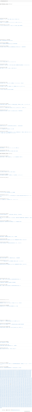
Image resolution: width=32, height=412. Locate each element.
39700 (23, 404)
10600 (16, 377)
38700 (18, 403)
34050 (3, 399)
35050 (8, 400)
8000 (24, 375)
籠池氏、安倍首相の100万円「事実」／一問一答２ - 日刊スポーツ (8, 348)
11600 (21, 378)
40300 (14, 405)
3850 (19, 372)
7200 (30, 374)
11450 (16, 378)
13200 (18, 380)
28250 (8, 394)
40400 (18, 405)
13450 (27, 380)
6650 (13, 374)
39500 (16, 404)
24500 (27, 390)
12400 (19, 379)
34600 (23, 399)
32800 (19, 398)
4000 (24, 372)
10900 (27, 377)
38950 (27, 403)
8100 (27, 375)
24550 (29, 390)
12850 (4, 380)
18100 (10, 384)
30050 (12, 395)
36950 (16, 402)
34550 (21, 399)
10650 (18, 377)
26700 (14, 392)
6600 (11, 374)
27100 (29, 392)
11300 (10, 378)
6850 (19, 374)
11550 (19, 378)
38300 (3, 403)
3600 (11, 372)
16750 (23, 383)
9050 (25, 376)
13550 (31, 380)
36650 (4, 402)
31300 (27, 396)
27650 (18, 393)
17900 (3, 384)
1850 (19, 370)
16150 (1, 383)
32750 (18, 398)
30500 (29, 395)
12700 (31, 379)
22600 (19, 388)
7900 (21, 375)
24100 (12, 390)
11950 (3, 379)
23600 (25, 389)
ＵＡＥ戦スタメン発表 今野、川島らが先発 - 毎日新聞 (6, 89)
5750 (16, 373)
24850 (8, 391)
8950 (22, 376)
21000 (23, 387)
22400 (12, 388)
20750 (14, 387)
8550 (10, 376)
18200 (14, 384)
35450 (23, 400)
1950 (22, 370)
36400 (27, 401)
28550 (19, 394)
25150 (19, 391)
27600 (16, 393)
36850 (12, 402)
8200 (30, 375)
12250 (14, 379)
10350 (6, 377)
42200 (21, 406)
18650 (31, 384)
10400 (8, 377)
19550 (1, 386)
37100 (21, 402)
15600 (12, 382)
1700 (14, 370)
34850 (1, 400)
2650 (13, 371)
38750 (19, 403)
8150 (29, 375)
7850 (19, 375)
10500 (12, 377)
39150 (3, 404)
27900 (27, 393)
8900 (21, 376)
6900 (21, 374)
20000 (18, 386)
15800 (19, 382)
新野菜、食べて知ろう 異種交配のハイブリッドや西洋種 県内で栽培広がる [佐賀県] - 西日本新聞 (12, 324)
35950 (10, 401)
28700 (25, 394)
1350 (4, 370)
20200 (25, 386)
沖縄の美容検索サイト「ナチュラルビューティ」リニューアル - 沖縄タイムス (9, 147)
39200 (4, 404)
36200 (19, 401)
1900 (21, 370)
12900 (6, 380)
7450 (7, 375)
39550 (18, 404)
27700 (19, 393)
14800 (14, 381)
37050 (19, 402)
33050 (29, 398)
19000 (12, 385)
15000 (21, 381)
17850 (1, 384)
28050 (1, 394)
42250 (23, 406)
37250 (27, 402)
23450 (19, 389)
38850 (23, 403)
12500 (23, 379)
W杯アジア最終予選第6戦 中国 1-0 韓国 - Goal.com (6, 40)
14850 (16, 381)
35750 (3, 401)
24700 (3, 391)
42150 (19, 406)
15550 (10, 382)
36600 (3, 402)
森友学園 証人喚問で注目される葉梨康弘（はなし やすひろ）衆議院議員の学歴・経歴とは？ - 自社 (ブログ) (13, 239)
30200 (18, 395)
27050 (27, 392)
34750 (29, 399)
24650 (1, 391)
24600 (31, 390)
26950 (23, 392)
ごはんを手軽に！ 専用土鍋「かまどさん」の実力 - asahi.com (7, 171)
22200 (4, 388)
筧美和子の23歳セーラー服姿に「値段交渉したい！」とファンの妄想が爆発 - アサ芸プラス (11, 156)
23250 (12, 389)
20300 (29, 386)
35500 (25, 400)
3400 (5, 372)
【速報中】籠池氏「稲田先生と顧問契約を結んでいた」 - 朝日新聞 (8, 345)
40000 (3, 405)
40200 (10, 405)
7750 (16, 375)
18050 (8, 384)
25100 (18, 391)
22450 (14, 388)
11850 (31, 378)
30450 (27, 395)
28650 (23, 394)
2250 (0, 371)
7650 (13, 375)
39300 (8, 404)
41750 (4, 406)
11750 (27, 378)
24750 (4, 391)
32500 (8, 398)
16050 (29, 382)
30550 (31, 395)
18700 (1, 385)
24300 (19, 390)
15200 (29, 381)
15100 (25, 381)
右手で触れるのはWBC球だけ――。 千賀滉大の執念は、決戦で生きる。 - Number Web (11, 214)
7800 (18, 375)
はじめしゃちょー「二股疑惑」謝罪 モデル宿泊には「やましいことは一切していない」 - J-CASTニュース (13, 107)
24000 (8, 390)
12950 (8, 380)
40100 (6, 405)
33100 (31, 398)
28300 (10, 394)
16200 (3, 383)
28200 (6, 394)
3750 (16, 372)
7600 (11, 375)
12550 (25, 379)
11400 (14, 378)
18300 (18, 384)
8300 (2, 376)
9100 (27, 376)
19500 (31, 385)
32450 (6, 398)
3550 (10, 372)
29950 (8, 395)
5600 (11, 373)
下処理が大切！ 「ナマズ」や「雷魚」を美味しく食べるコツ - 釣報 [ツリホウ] (9, 19)
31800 (14, 397)
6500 (8, 374)
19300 (23, 385)
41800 (6, 406)
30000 (10, 395)
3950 (22, 372)
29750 (1, 395)
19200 (19, 385)
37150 (23, 402)
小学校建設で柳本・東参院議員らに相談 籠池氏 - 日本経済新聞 (7, 282)
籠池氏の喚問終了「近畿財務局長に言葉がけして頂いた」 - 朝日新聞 (8, 236)
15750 (18, 382)
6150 (29, 373)
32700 (16, 398)
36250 (21, 401)
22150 (3, 388)
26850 (19, 392)
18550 (27, 384)
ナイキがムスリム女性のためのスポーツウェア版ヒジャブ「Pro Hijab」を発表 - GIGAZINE (11, 25)
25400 (29, 391)
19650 (4, 386)
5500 (8, 373)
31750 (12, 397)
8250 (0, 376)
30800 (8, 396)
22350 (10, 388)
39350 (10, 404)
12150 (10, 379)
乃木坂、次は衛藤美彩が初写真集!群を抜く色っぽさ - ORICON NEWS (8, 43)
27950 (29, 393)
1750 (16, 370)
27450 (10, 393)
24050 (10, 390)
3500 (8, 372)
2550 (10, 371)
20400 (1, 387)
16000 (27, 382)
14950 (19, 381)
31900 (18, 397)
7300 (2, 375)
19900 (14, 386)
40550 (23, 405)
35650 (31, 400)
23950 (6, 390)
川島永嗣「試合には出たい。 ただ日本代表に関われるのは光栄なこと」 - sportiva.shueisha (11, 125)
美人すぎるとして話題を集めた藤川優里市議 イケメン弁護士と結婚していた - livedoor (10, 367)
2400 (5, 371)
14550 (4, 381)
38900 (25, 403)
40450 (19, 405)
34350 (14, 399)
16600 (18, 383)
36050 (14, 401)
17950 (4, 384)
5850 (19, 373)
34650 (25, 399)
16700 (21, 383)
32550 (10, 398)
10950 (29, 377)
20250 (27, 386)
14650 (8, 381)
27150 (31, 392)
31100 (19, 396)
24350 (21, 390)
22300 (8, 388)
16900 (29, 383)
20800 (16, 387)
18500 (25, 384)
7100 (27, 374)
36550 (1, 402)
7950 (22, 375)
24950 (12, 391)
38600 (14, 403)
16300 (6, 383)
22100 (1, 388)
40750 (31, 405)
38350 (4, 403)
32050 (23, 397)
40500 (21, 405)
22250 (6, 388)
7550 (10, 375)
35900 (8, 401)
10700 (19, 377)
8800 (18, 376)
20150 (23, 386)
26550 (8, 392)
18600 (29, 384)
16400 (10, 383)
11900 (1, 379)
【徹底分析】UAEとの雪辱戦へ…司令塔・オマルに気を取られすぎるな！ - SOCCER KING (11, 110)
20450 (3, 387)
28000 (31, 393)
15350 (3, 382)
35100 (10, 400)
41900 (10, 406)
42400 (29, 406)
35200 (14, 400)
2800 (18, 371)
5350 (4, 373)
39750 (25, 404)
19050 (14, 385)
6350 (4, 374)
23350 (16, 389)
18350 (19, 384)
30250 (19, 395)
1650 (13, 370)
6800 (18, 374)
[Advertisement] (16, 11)
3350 (4, 372)
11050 (1, 378)
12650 (29, 379)
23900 (4, 390)
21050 (25, 387)
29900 (6, 395)
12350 (18, 379)
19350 (25, 385)
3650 (13, 372)
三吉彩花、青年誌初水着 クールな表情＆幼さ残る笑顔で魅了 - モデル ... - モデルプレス (10, 242)
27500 (12, 393)
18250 (16, 384)
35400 (21, 400)
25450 (31, 391)
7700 (14, 375)
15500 (8, 382)
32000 (21, 397)
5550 (10, 373)
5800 (18, 373)
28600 (21, 394)
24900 (10, 391)
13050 (12, 380)
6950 (22, 374)
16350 (8, 383)
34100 (4, 399)
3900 (21, 372)
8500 (8, 376)
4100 (27, 372)
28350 (12, 394)
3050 (25, 371)
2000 (24, 370)
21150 (29, 387)
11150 (4, 378)
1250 (0, 370)
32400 (4, 398)
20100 (21, 386)
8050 (25, 375)
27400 (8, 393)
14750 (12, 381)
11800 (29, 378)
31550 (4, 397)
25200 (21, 391)
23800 (1, 390)
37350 (31, 402)
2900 (21, 371)
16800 (25, 383)
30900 (12, 396)
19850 (12, 386)
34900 (3, 400)
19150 (18, 385)
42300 (25, 406)
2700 (14, 371)
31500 (3, 397)
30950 (14, 396)
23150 (8, 389)
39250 (6, 404)
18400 (21, 384)
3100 (27, 371)
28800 (29, 394)
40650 (27, 405)
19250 (21, 385)
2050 (25, 370)
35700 (1, 401)
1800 (18, 370)
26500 (6, 392)
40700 (29, 405)
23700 (29, 389)
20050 (19, 386)
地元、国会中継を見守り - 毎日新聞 (4, 342)
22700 (23, 388)
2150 (29, 370)
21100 (27, 387)
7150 (29, 374)
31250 (25, 396)
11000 (31, 377)
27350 (6, 393)
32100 (25, 397)
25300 (25, 391)
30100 (14, 395)
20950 (21, 387)
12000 (4, 379)
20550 (6, 387)
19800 (10, 386)
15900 (23, 382)
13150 (16, 380)
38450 (8, 403)
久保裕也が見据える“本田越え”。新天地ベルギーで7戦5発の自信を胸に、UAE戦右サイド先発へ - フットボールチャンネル (15, 104)
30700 (4, 396)
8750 (16, 376)
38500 (10, 403)
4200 (30, 372)
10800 (23, 377)
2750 (16, 371)
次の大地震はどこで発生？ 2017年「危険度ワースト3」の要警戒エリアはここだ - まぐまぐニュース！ (12, 86)
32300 (1, 398)
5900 (21, 373)
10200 (1, 377)
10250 (3, 377)
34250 (10, 399)
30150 (16, 395)
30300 (21, 395)
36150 (18, 401)
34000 (1, 399)
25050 (16, 391)
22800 (27, 388)
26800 (18, 392)
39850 (29, 404)
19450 (29, 385)
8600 (11, 376)
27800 (23, 393)
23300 (14, 389)
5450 (7, 373)
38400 (6, 403)
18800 (4, 385)
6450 (7, 374)
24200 (16, 390)
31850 (16, 397)
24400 (23, 390)
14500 (3, 381)
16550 (16, 383)
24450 (25, 390)
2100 (27, 370)
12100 (8, 379)
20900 (19, 387)
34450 (18, 399)
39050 (31, 403)
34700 (27, 399)
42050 (16, 406)
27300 (4, 393)
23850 (3, 390)
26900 (21, 392)
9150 (29, 376)
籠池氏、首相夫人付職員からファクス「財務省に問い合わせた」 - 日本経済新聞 (10, 257)
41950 (12, 406)
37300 (29, 402)
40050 (4, 405)
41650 (1, 406)
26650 (12, 392)
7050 (25, 374)
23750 (31, 389)
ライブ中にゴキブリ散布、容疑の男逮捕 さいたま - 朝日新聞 (7, 192)
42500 (1, 407)
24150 (14, 390)
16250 (4, 383)
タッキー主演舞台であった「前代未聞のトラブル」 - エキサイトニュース (9, 199)
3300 (2, 372)
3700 (14, 372)
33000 (27, 398)
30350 (23, 395)
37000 (18, 402)
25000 (14, 391)
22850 (29, 388)
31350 (29, 396)
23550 (23, 389)
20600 (8, 387)
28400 (14, 394)
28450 (16, 394)
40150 (8, 405)
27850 (25, 393)
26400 (3, 392)
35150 (12, 400)
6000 (24, 373)
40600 (25, 405)
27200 (1, 393)
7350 (4, 375)
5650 (13, 373)
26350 (1, 392)
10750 (21, 377)
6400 (5, 374)
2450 (7, 371)
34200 (8, 399)
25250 (23, 391)
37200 (25, 402)
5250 (0, 373)
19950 (16, 386)
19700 (6, 386)
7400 (5, 375)
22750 (25, 388)
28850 (31, 394)
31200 (23, 396)
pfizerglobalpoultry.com (4, 0)
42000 (14, 406)
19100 (16, 385)
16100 (31, 382)
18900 (8, 385)
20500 (4, 387)
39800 (27, 404)
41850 (8, 406)
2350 (4, 371)
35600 (29, 400)
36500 (31, 401)
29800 (3, 395)
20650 (10, 387)
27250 (3, 393)
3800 (18, 372)
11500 (18, 378)
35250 (16, 400)
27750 (21, 393)
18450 (23, 384)
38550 (12, 403)
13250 (19, 380)
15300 (1, 382)
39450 (14, 404)
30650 (3, 396)
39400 (12, 404)
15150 (27, 381)
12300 (16, 379)
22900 (31, 388)
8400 (5, 376)
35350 (19, 400)
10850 (25, 377)
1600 (11, 370)
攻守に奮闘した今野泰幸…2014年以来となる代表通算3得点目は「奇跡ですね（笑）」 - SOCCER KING (13, 46)
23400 (18, 389)
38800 (21, 403)
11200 (6, 378)
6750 (16, 374)
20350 (31, 386)
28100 (3, 394)
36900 (14, 402)
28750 (27, 394)
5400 (5, 373)
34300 (12, 399)
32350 (3, 398)
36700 (6, 402)
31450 (1, 397)
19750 (8, 386)
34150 (6, 399)
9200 (30, 376)
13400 (25, 380)
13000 (10, 380)
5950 (22, 373)
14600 (6, 381)
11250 (8, 378)
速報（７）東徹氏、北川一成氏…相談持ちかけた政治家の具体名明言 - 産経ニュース (10, 279)
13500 (29, 380)
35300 (18, 400)
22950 (1, 389)
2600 (11, 371)
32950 (25, 398)
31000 (16, 396)
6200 (30, 373)
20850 (18, 387)
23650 (27, 389)
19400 (27, 385)
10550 (14, 377)
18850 (6, 385)
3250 (0, 372)
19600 (3, 386)
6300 (2, 374)
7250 (0, 375)
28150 (4, 394)
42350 (27, 406)
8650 (13, 376)
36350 (25, 401)
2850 (19, 371)
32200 (29, 397)
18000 (6, 384)
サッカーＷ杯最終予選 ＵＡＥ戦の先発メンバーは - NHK (7, 128)
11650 (23, 378)
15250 (31, 381)
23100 (6, 389)
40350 (16, 405)
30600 (1, 396)
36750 (8, 402)
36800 (10, 402)
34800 (31, 399)
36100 (16, 401)
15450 (6, 382)
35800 (4, 401)
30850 (10, 396)
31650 (8, 397)
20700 (12, 387)
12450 (21, 379)
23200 (10, 389)
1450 (7, 370)
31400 (31, 396)
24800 (6, 391)
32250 (31, 397)
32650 (14, 398)
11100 (3, 378)
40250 (12, 405)
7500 (8, 375)
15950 (25, 382)
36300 (23, 401)
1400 (5, 370)
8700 (14, 376)
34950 (4, 400)
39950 (1, 405)
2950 (22, 371)
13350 (23, 380)
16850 (27, 383)
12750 (1, 380)
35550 (27, 400)
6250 (0, 374)
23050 (4, 389)
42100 (18, 406)
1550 (10, 370)
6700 (14, 374)
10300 (4, 377)
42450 (31, 406)
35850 (6, 401)
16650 (19, 383)
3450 (7, 372)
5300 (2, 373)
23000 (3, 389)
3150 (29, 371)
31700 (10, 397)
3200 (30, 371)
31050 (18, 396)
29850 (4, 395)
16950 (31, 383)
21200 (31, 387)
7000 (24, 374)
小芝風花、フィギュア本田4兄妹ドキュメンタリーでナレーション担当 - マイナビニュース (11, 22)
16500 (14, 383)
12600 (27, 379)
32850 (21, 398)
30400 (25, 395)
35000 (6, 400)
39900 (31, 404)
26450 (4, 392)
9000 (24, 376)
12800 (3, 380)
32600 (12, 398)
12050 (6, 379)
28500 (18, 394)
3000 (24, 371)
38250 (1, 403)
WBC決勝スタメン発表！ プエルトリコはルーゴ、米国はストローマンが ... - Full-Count (11, 302)
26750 (16, 392)
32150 (27, 397)
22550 (18, 388)
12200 (12, 379)
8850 (19, 376)
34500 (19, 399)
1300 (2, 370)
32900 (23, 398)
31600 (6, 397)
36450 (29, 401)
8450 (7, 376)
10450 (10, 377)
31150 (21, 396)
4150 (29, 372)
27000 (25, 392)
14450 (1, 381)
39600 (19, 404)
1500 (8, 370)
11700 (25, 378)
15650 (14, 382)
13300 (21, 380)
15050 (23, 381)
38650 (16, 403)
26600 (10, 392)
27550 (14, 393)
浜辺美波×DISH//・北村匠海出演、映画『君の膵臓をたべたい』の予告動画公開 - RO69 (10, 221)
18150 (12, 384)
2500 (8, 371)
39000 (29, 403)
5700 (14, 373)
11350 (12, 378)
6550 (10, 374)
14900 (18, 381)
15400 (4, 382)
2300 (2, 371)
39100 (1, 404)
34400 (16, 399)
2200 (30, 370)
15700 (16, 382)
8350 (4, 376)
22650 (21, 388)
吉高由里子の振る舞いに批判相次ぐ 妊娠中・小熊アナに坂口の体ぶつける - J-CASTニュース (11, 327)
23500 (21, 389)
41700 (3, 406)
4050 (25, 372)
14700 (10, 381)
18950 (10, 385)
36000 (12, 401)
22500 (16, 388)
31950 (19, 397)
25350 (27, 391)
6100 (27, 373)
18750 (3, 385)
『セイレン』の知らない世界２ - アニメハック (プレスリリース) (8, 61)
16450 (12, 383)
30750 (6, 396)
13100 (14, 380)
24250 (18, 390)
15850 (21, 382)
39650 (21, 404)
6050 (25, 373)
